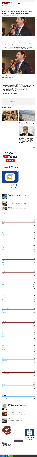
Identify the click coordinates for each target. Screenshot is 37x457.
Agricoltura (3, 217)
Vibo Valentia (4, 384)
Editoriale (3, 262)
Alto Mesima (4, 219)
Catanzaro (3, 238)
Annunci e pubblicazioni (5, 227)
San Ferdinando (4, 343)
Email (14, 437)
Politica (3, 317)
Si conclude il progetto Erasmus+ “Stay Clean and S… (17, 201)
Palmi (3, 306)
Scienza (3, 351)
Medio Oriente (4, 293)
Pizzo (3, 314)
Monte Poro (4, 299)
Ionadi (3, 282)
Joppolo (3, 286)
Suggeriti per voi (4, 369)
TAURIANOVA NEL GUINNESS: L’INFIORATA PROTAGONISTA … (18, 195)
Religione (3, 323)
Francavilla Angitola (4, 275)
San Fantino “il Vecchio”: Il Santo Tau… (14, 412)
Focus (3, 273)
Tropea (3, 377)
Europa (3, 267)
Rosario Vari (12, 79)
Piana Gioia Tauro (4, 312)
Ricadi (3, 325)
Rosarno (3, 332)
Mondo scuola (4, 297)
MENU (4, 1)
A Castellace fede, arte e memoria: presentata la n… (17, 419)
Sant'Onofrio (4, 349)
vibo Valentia (16, 79)
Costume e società (4, 245)
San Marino (3, 347)
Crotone (3, 249)
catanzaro (8, 79)
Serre (3, 356)
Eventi (3, 269)
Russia (3, 334)
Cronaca (3, 247)
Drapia (3, 258)
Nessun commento (13, 15)
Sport (3, 364)
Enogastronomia (4, 264)
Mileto (3, 295)
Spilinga (3, 362)
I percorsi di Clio (4, 280)
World (3, 388)
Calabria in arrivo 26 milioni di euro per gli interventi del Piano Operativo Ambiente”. (27, 123)
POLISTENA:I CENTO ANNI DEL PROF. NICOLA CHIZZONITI (9, 123)
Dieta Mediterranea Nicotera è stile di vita (7, 256)
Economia (3, 260)
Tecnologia (3, 371)
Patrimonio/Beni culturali (5, 308)
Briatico (3, 232)
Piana (3, 310)
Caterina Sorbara (6, 15)
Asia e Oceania (4, 230)
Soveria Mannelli (4, 360)
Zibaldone (3, 390)
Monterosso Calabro (5, 301)
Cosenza (3, 243)
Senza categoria (4, 354)
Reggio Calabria (4, 321)
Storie (3, 367)
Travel (3, 375)
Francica (3, 277)
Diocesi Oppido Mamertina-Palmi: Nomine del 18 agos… (17, 405)
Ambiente (3, 221)
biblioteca (5, 79)
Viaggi (3, 382)
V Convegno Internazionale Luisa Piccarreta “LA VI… (17, 208)
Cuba (3, 251)
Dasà (3, 254)
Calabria (3, 234)
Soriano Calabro (4, 358)
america (3, 223)
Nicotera (3, 304)
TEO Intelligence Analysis (5, 373)
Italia (3, 284)
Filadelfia (3, 271)
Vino (2, 386)
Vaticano (3, 380)
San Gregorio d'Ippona (5, 345)
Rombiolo (3, 330)
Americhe (3, 225)
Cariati (3, 236)
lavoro (3, 288)
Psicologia (3, 319)
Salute (3, 336)
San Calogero (4, 338)
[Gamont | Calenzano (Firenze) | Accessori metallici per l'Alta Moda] (10, 177)
